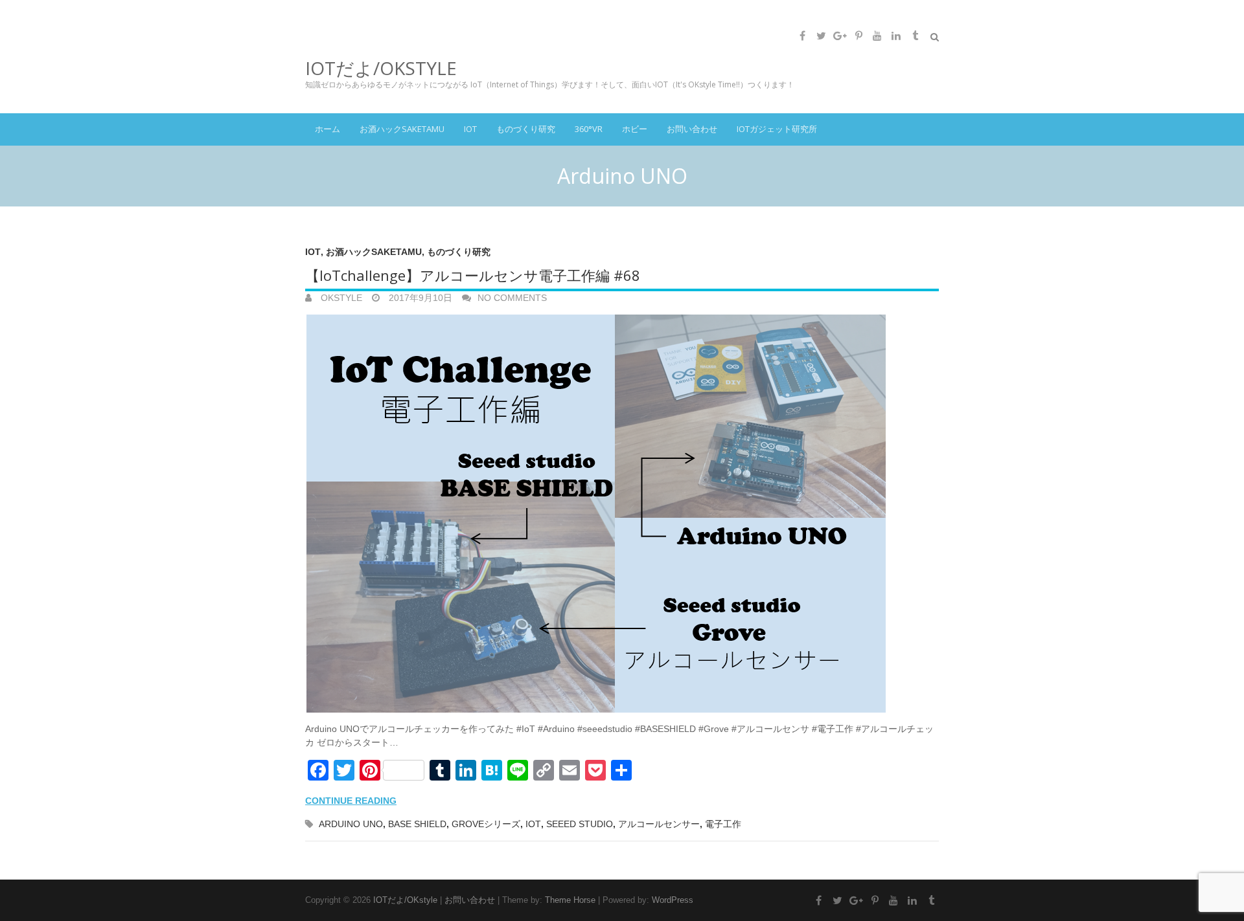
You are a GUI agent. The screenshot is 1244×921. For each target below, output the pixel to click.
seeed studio (579, 824)
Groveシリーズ (486, 824)
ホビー (634, 129)
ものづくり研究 (525, 129)
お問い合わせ (692, 129)
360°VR (589, 129)
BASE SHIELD (417, 824)
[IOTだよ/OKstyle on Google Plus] (839, 35)
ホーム (327, 129)
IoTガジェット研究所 (777, 129)
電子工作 (723, 824)
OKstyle (340, 298)
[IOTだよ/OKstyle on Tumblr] (915, 35)
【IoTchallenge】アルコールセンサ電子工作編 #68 (472, 275)
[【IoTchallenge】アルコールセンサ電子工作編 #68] (622, 514)
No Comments (512, 298)
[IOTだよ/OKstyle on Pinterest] (858, 35)
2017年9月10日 (419, 298)
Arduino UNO (351, 824)
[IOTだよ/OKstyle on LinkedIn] (896, 35)
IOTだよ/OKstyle (381, 68)
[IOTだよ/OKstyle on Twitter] (821, 35)
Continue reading (351, 800)
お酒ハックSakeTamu (402, 129)
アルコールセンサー (659, 824)
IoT (470, 129)
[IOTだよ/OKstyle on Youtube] (877, 35)
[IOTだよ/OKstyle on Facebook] (802, 35)
